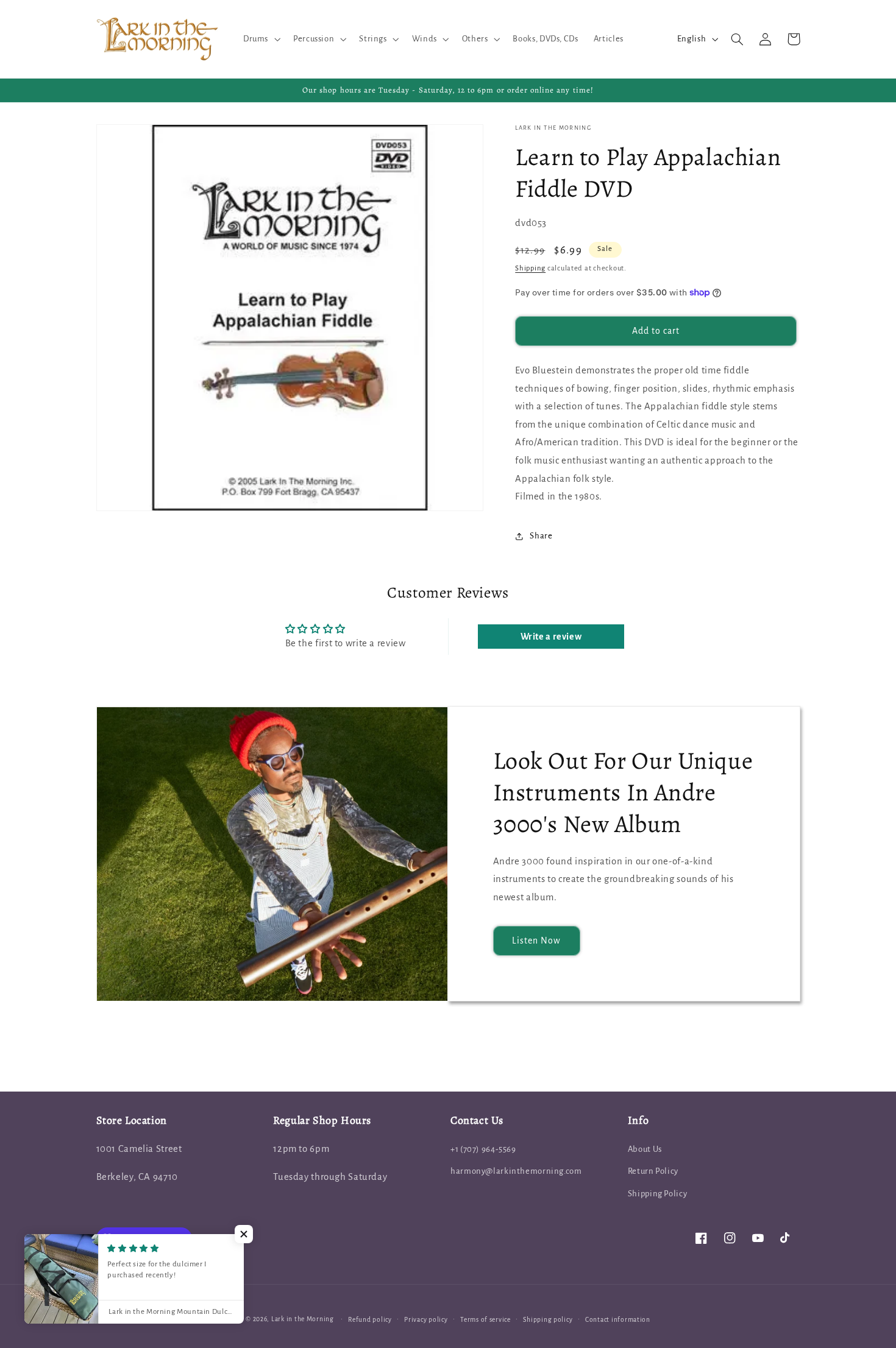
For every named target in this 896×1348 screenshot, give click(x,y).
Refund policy (370, 1319)
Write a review (551, 636)
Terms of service (485, 1319)
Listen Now (536, 940)
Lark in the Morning (302, 1319)
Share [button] (541, 535)
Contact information (617, 1319)
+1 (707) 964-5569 (483, 1149)
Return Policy (653, 1171)
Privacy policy (425, 1319)
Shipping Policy (657, 1193)
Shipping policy (547, 1319)
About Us (645, 1149)
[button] (260, 39)
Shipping (530, 269)
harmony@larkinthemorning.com (516, 1171)
